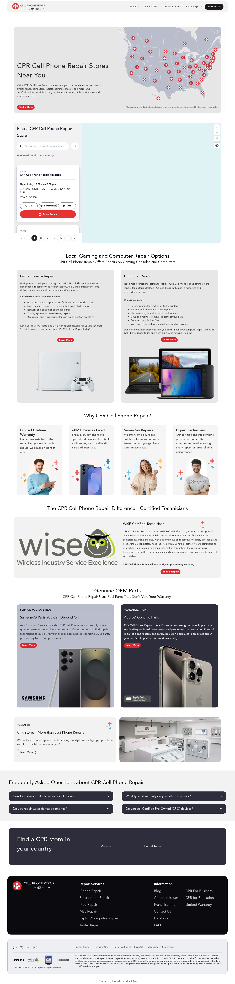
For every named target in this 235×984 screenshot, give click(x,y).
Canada (106, 846)
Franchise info (164, 904)
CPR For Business (199, 891)
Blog (157, 891)
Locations (161, 918)
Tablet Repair (90, 925)
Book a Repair (170, 571)
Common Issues (166, 897)
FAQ (157, 925)
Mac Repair (88, 911)
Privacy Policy (82, 947)
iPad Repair (88, 904)
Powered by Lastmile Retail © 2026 (118, 981)
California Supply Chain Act (128, 947)
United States (152, 846)
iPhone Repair (90, 891)
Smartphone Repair (94, 897)
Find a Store (26, 107)
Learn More (65, 340)
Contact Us (162, 911)
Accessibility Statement (161, 947)
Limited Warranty (198, 904)
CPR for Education (199, 897)
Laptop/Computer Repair (99, 918)
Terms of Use (101, 947)
